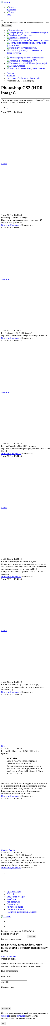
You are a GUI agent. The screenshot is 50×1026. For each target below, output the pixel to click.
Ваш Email (6, 976)
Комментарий (7, 987)
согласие (21, 1016)
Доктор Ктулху (8, 850)
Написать (6, 1008)
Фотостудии (28, 61)
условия (5, 1016)
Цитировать (15, 225)
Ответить (5, 225)
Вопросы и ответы (36, 68)
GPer (3, 746)
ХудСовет (11, 899)
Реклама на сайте (15, 907)
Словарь (21, 66)
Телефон (5, 982)
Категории (6, 25)
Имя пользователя (9, 971)
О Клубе (11, 894)
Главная (10, 73)
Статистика (12, 904)
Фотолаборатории (35, 57)
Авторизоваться (8, 956)
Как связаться (13, 902)
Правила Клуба (14, 891)
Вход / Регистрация (16, 897)
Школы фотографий (38, 63)
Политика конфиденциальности (22, 912)
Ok (3, 1023)
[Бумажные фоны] (25, 887)
